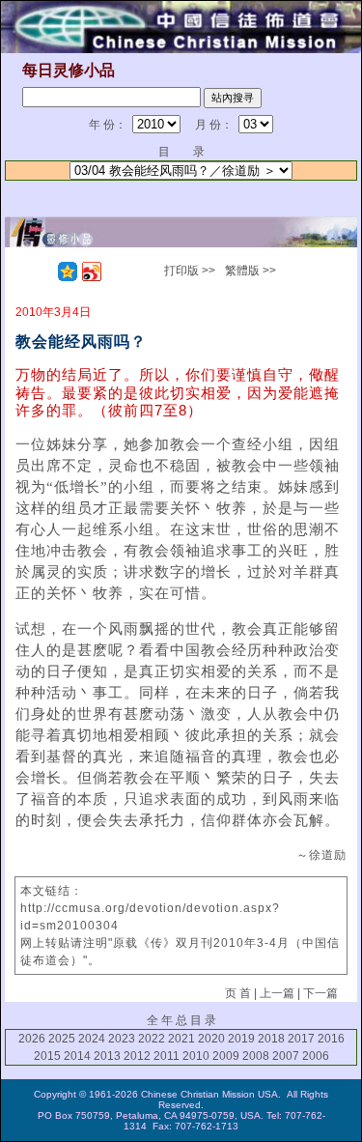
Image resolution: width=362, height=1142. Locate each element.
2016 (331, 1038)
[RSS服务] (43, 271)
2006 (315, 1056)
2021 (181, 1038)
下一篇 (320, 993)
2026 (31, 1038)
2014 (77, 1056)
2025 (61, 1038)
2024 (91, 1038)
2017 (301, 1038)
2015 (47, 1056)
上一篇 (277, 993)
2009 (225, 1056)
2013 (107, 1056)
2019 (241, 1038)
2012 (137, 1056)
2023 (121, 1038)
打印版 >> (189, 270)
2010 (195, 1056)
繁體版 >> (250, 270)
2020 (211, 1038)
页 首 (238, 993)
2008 (255, 1056)
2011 (166, 1056)
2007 (285, 1056)
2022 (151, 1038)
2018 (271, 1038)
